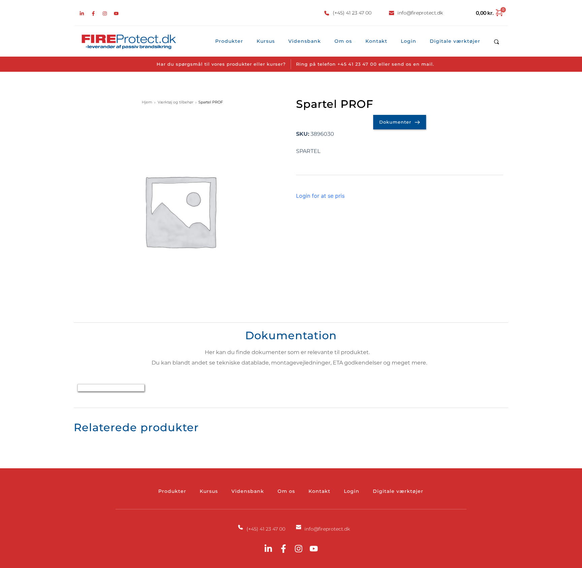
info (402, 13)
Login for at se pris (320, 195)
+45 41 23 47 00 (357, 64)
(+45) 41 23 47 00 (352, 13)
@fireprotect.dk (425, 13)
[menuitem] (229, 41)
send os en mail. (413, 64)
